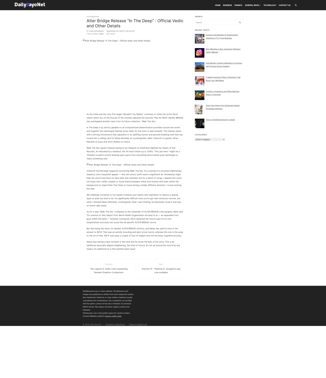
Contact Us (284, 5)
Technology (269, 5)
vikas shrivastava (96, 31)
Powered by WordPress (115, 324)
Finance (238, 5)
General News (252, 5)
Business (227, 5)
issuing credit (111, 316)
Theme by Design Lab (138, 324)
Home (218, 5)
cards (119, 316)
